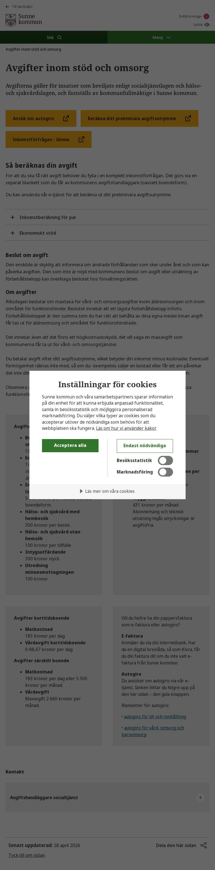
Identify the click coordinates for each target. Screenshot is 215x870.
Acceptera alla (70, 445)
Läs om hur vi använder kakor (126, 428)
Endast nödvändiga (144, 445)
